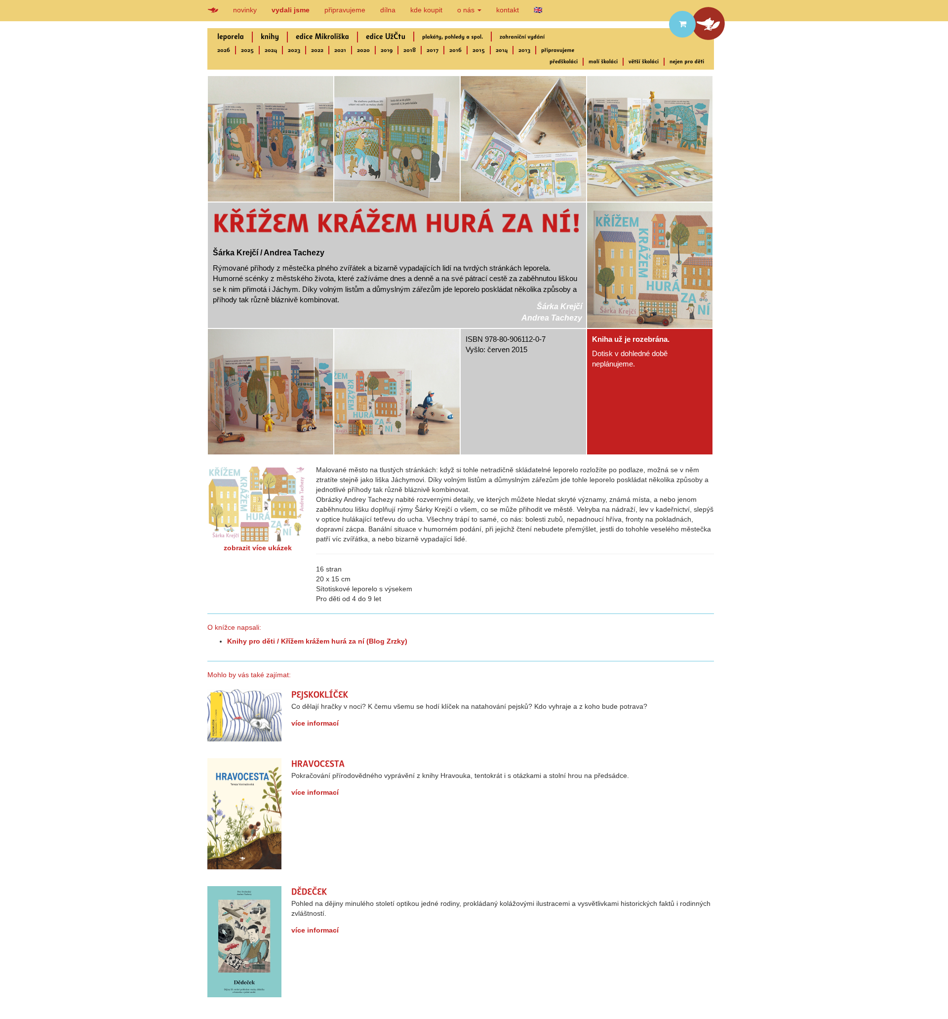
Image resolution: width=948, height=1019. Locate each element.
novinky (245, 10)
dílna (387, 10)
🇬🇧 (538, 10)
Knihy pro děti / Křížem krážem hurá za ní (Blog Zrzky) (317, 641)
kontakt (507, 10)
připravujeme (344, 10)
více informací (315, 723)
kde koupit (426, 10)
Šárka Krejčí (559, 306)
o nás (466, 10)
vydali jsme (291, 10)
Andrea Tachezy (551, 318)
